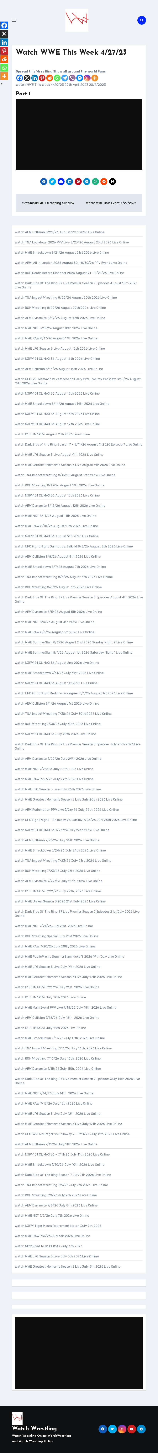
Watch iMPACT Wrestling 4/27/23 (49, 203)
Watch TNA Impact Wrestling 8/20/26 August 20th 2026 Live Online (66, 297)
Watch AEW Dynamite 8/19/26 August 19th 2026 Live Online (60, 318)
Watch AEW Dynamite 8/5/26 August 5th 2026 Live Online (58, 612)
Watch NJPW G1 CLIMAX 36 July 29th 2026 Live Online (55, 734)
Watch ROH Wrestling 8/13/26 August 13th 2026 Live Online (59, 485)
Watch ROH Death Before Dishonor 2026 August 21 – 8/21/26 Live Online (69, 273)
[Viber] (72, 78)
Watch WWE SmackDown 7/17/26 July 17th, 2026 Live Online (60, 1038)
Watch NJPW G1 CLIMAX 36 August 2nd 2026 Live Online (57, 663)
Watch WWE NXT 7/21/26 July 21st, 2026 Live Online (54, 926)
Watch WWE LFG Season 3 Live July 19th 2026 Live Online (57, 967)
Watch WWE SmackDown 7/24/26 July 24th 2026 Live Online (60, 850)
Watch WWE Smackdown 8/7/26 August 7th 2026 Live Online (60, 567)
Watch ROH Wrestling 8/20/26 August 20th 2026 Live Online (60, 308)
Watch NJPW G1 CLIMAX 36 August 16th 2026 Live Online (57, 359)
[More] (94, 78)
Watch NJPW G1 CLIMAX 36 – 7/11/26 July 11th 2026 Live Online (62, 1154)
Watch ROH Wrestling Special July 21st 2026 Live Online (56, 936)
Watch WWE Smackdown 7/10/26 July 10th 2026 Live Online (59, 1164)
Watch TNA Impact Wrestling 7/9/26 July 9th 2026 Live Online (61, 1185)
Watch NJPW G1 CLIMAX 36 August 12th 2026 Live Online (57, 424)
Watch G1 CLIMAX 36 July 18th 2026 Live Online (50, 1028)
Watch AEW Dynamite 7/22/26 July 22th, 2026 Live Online (58, 881)
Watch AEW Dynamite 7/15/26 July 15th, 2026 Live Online (58, 1069)
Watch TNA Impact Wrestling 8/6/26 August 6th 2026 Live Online (64, 577)
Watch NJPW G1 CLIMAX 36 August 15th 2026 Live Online (57, 393)
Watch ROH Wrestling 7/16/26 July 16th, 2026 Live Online (58, 1058)
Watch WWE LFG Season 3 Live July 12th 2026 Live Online (57, 1114)
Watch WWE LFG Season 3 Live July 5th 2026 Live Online (57, 1256)
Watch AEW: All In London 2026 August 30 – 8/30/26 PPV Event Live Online (71, 263)
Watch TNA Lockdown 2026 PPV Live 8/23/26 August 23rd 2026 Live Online (72, 242)
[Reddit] (49, 78)
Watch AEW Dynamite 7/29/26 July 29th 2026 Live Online (58, 759)
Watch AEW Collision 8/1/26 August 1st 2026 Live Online (57, 703)
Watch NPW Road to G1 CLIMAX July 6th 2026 (48, 1246)
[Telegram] (64, 78)
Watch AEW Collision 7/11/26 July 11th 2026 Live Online (56, 1144)
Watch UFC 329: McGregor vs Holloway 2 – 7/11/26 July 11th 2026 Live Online (72, 1134)
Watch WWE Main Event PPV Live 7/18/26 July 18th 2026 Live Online (65, 1007)
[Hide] (1, 83)
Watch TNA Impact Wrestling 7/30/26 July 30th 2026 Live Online (63, 714)
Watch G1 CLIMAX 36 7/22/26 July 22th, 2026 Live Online (58, 891)
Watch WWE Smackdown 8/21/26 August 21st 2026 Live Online (62, 252)
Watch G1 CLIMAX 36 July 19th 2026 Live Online (50, 997)
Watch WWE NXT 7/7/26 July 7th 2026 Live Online (52, 1215)
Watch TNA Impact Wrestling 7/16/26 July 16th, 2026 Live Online (63, 1048)
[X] (27, 78)
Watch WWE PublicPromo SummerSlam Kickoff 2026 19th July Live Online (69, 956)
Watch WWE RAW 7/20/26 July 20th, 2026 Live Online (55, 946)
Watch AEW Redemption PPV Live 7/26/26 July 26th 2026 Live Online (67, 809)
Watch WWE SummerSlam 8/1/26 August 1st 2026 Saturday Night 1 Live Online (73, 652)
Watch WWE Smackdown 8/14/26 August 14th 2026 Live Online (62, 404)
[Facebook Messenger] (79, 78)
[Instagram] (87, 78)
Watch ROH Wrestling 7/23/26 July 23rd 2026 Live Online (57, 871)
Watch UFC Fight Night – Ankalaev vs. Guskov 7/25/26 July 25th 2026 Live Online (76, 820)
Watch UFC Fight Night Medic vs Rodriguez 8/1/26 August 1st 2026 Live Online (74, 693)
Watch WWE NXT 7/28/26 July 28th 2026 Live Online (54, 769)
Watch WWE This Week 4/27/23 (71, 53)
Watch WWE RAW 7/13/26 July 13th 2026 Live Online (54, 1103)
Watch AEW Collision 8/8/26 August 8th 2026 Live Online (58, 556)
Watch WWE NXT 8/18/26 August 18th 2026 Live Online (56, 328)
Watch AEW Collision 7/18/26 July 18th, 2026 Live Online (57, 1018)
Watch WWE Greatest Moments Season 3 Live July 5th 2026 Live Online (67, 1266)
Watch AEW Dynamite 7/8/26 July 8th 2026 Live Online (56, 1205)
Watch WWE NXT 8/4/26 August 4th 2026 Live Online (54, 622)
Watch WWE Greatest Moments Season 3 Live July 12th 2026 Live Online (68, 1124)
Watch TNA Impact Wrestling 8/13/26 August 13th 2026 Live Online (65, 475)
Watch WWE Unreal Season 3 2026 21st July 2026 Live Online (60, 901)
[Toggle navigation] (14, 20)
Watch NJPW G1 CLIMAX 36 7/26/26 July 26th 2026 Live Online (62, 830)
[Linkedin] (34, 78)
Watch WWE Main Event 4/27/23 (110, 203)
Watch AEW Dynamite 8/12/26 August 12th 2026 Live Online (60, 505)
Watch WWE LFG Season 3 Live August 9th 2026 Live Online (59, 455)
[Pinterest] (42, 78)
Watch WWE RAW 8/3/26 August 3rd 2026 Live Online (55, 632)
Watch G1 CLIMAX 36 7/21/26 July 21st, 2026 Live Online (57, 987)
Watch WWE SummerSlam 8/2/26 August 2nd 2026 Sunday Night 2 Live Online (74, 642)
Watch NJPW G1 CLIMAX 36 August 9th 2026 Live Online (56, 536)
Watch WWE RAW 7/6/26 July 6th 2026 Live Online (52, 1236)
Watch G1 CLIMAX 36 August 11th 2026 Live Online (52, 434)
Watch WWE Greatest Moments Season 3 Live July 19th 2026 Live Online (68, 977)
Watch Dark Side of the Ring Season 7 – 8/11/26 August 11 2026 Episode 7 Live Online (78, 444)
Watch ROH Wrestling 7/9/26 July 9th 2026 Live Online (56, 1195)
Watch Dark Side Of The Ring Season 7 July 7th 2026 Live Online (63, 1175)
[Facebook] (19, 78)
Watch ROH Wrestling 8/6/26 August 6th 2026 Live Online (58, 587)
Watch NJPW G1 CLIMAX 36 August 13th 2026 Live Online (57, 414)
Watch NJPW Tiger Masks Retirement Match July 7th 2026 (58, 1226)
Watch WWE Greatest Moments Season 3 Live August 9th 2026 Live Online (70, 465)
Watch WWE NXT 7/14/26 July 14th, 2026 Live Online (54, 1093)
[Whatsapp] (57, 78)
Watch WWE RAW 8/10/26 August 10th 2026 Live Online (56, 526)
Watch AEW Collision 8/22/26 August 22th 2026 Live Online (59, 232)
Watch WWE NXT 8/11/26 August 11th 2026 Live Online (55, 516)
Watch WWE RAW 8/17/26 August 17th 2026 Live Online (56, 338)
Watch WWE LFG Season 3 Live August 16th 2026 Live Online (60, 348)
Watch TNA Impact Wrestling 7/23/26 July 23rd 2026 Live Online (63, 860)
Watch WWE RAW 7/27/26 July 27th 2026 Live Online (54, 779)
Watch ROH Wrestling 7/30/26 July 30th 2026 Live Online (58, 724)
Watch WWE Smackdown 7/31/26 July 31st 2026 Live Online (59, 673)
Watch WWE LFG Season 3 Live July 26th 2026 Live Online (58, 789)
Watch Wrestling (34, 1429)
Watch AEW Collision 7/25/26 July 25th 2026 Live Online (57, 840)
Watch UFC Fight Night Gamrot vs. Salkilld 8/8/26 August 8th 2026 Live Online (74, 546)
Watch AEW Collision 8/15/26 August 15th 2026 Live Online (59, 369)
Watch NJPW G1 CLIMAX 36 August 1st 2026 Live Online (56, 683)
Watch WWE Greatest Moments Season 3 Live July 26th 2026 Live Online (69, 799)
